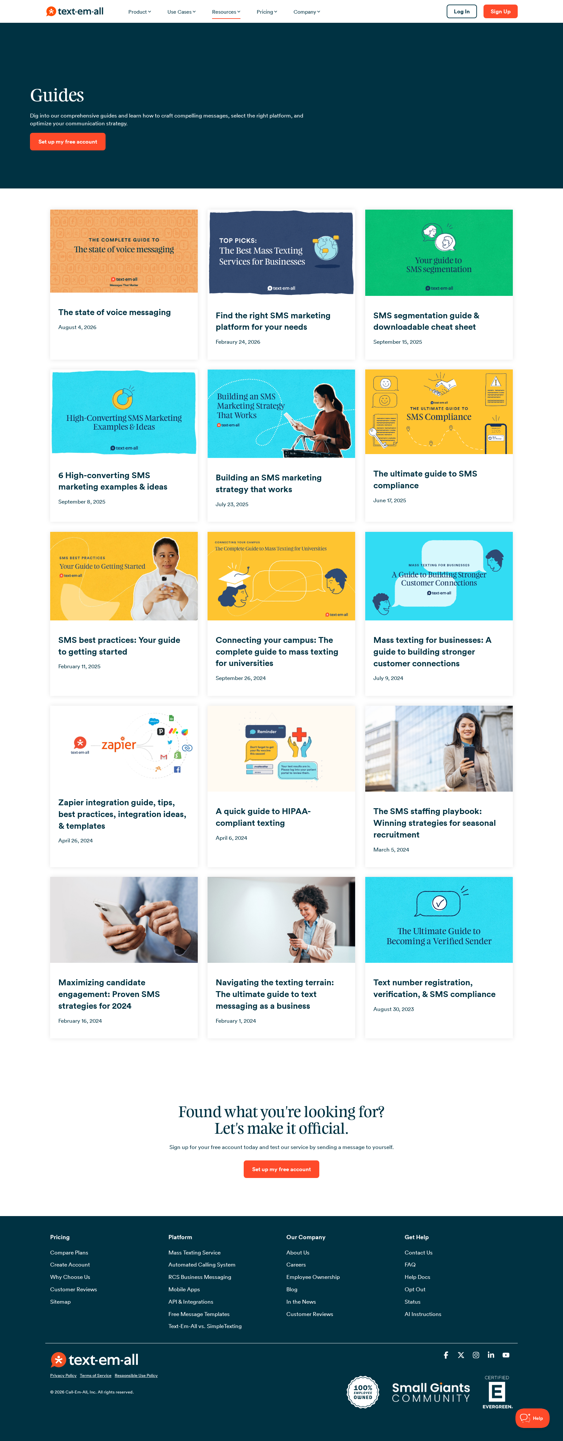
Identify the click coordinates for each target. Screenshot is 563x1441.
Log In (462, 11)
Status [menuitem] (413, 1301)
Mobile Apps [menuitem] (184, 1289)
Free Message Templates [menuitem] (199, 1314)
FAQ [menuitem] (410, 1264)
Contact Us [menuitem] (419, 1252)
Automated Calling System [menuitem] (202, 1264)
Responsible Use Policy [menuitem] (136, 1375)
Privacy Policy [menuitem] (63, 1375)
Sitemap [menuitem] (60, 1301)
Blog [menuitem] (291, 1289)
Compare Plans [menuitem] (69, 1252)
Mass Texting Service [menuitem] (194, 1252)
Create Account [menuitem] (70, 1264)
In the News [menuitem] (301, 1301)
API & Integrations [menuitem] (190, 1301)
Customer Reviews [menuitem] (73, 1289)
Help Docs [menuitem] (417, 1277)
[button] (447, 1355)
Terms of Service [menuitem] (95, 1375)
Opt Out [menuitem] (415, 1289)
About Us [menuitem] (298, 1252)
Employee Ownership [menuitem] (313, 1277)
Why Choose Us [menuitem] (70, 1277)
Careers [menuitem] (296, 1264)
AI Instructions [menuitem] (423, 1314)
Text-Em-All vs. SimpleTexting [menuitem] (205, 1326)
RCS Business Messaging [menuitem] (199, 1277)
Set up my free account (67, 141)
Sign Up (501, 11)
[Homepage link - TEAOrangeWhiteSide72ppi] (94, 1363)
